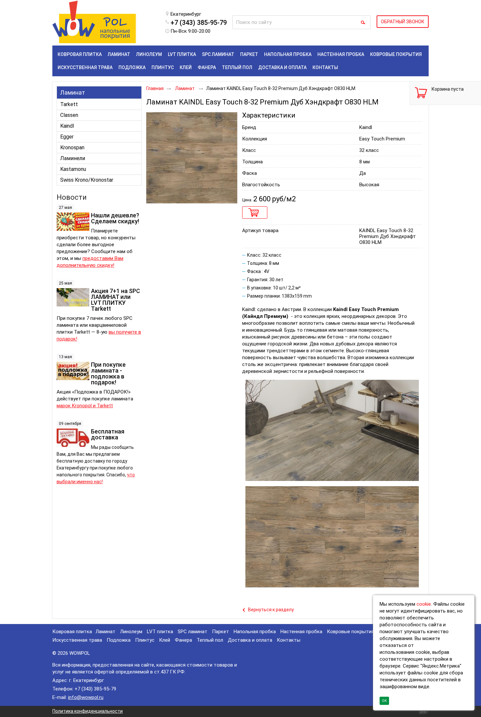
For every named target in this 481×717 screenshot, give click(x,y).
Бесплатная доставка (107, 434)
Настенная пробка (301, 631)
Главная (155, 88)
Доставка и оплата (250, 640)
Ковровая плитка (72, 631)
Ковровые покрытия (350, 631)
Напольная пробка (255, 631)
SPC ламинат (192, 631)
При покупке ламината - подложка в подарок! (108, 373)
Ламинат (72, 92)
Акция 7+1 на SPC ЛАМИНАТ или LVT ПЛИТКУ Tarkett (115, 299)
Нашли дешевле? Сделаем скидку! (115, 218)
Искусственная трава (77, 640)
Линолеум (131, 631)
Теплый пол (210, 640)
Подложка (119, 640)
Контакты (288, 640)
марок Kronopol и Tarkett (85, 406)
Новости (72, 197)
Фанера (183, 640)
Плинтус (144, 640)
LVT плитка (160, 631)
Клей (164, 640)
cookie (424, 604)
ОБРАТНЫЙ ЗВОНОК (402, 21)
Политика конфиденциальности (87, 711)
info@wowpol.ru (85, 697)
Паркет (220, 631)
